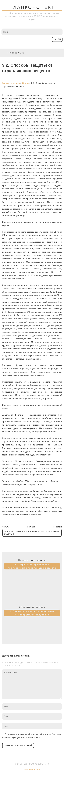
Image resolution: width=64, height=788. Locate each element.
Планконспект (32, 7)
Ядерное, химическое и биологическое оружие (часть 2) (32, 532)
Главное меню (16, 53)
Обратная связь (32, 769)
